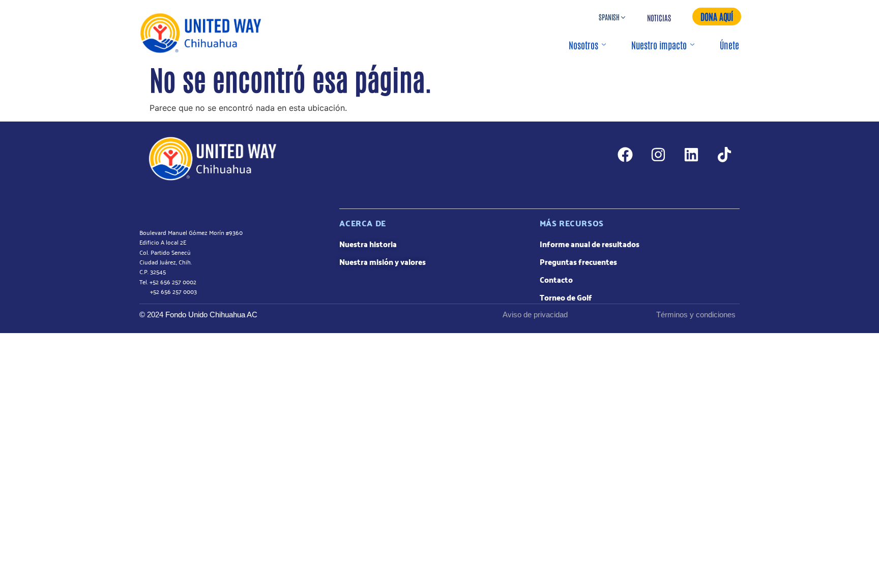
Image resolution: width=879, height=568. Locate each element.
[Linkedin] (691, 154)
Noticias (659, 17)
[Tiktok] (724, 154)
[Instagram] (658, 154)
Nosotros (583, 45)
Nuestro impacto (659, 45)
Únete (729, 45)
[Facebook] (625, 154)
